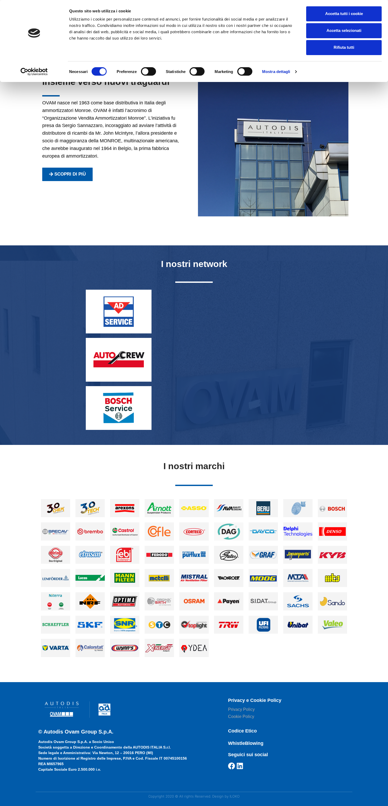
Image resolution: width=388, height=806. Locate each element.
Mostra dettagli (276, 71)
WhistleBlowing (245, 743)
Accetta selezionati (344, 30)
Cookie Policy (241, 716)
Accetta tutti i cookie (344, 13)
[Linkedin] (240, 765)
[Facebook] (231, 765)
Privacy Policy (241, 709)
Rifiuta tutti (344, 47)
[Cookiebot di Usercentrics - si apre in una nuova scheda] (34, 72)
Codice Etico (242, 731)
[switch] (148, 71)
